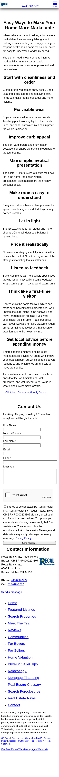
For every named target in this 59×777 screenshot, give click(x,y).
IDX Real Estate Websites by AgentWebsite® (24, 749)
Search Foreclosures (24, 691)
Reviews (14, 630)
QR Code (5, 738)
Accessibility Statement (19, 741)
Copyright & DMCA (33, 738)
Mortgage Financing (23, 678)
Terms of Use (17, 738)
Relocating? (17, 671)
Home (12, 603)
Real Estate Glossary (24, 684)
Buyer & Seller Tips (23, 664)
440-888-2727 (19, 580)
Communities (18, 637)
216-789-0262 (16, 584)
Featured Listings (21, 609)
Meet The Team (20, 623)
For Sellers (16, 650)
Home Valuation (20, 657)
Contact (14, 705)
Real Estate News (22, 698)
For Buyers (16, 643)
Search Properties (22, 616)
